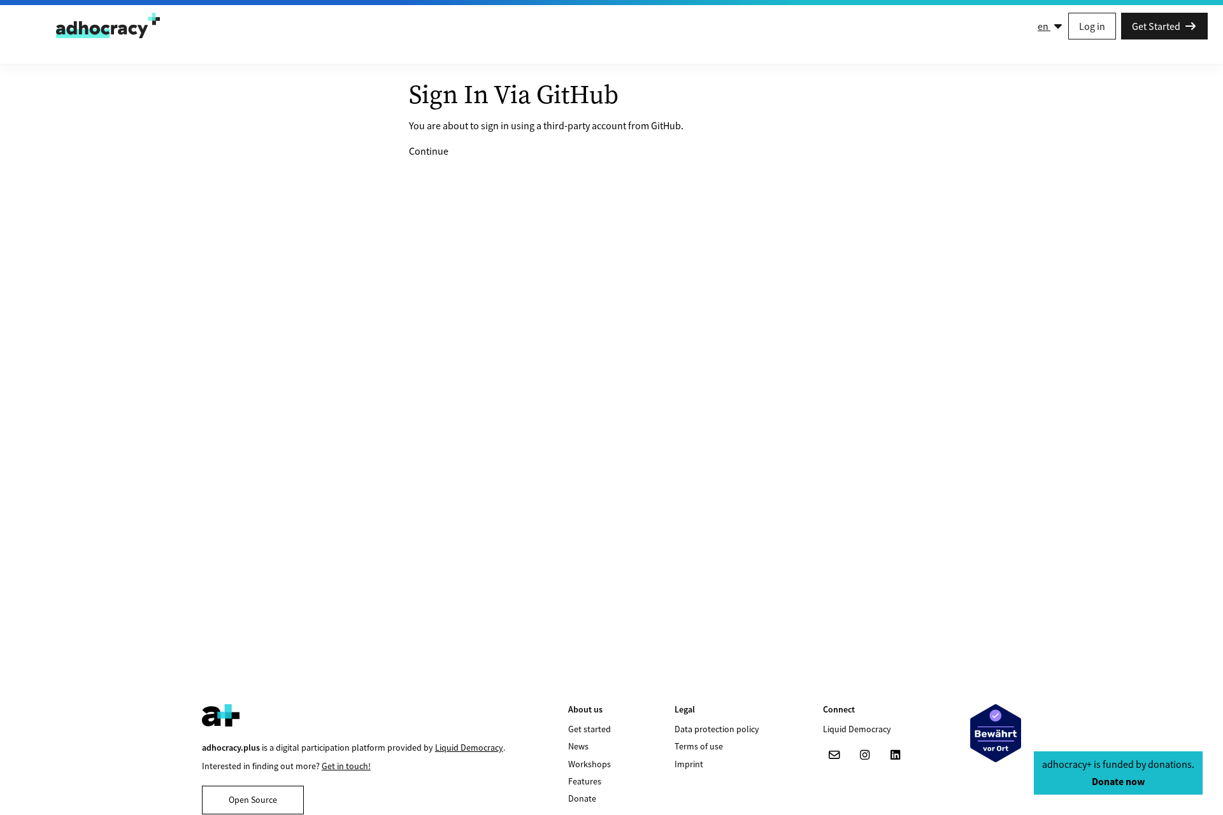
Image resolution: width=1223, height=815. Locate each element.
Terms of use (699, 746)
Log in (1092, 26)
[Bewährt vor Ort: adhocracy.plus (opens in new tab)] (995, 733)
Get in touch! (346, 766)
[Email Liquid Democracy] (834, 755)
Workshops (589, 764)
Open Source (253, 799)
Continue (428, 151)
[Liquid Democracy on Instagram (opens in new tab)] (865, 755)
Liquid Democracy (469, 747)
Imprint (689, 764)
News (578, 746)
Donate (582, 798)
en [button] (1044, 26)
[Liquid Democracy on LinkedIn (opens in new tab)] (895, 755)
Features (584, 781)
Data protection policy (717, 729)
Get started (589, 729)
